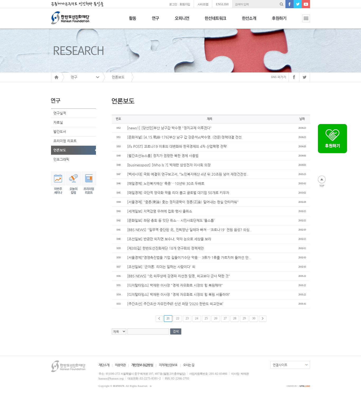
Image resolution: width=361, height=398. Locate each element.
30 (253, 318)
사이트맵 (203, 4)
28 (234, 318)
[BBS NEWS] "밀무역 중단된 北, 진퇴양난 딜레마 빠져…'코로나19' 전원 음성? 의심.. (189, 230)
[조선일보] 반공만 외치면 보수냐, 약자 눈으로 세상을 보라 (169, 239)
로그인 (173, 4)
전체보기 (302, 21)
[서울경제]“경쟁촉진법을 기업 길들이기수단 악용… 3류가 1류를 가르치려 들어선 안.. (189, 257)
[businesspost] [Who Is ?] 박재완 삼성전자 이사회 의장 (169, 165)
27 (225, 318)
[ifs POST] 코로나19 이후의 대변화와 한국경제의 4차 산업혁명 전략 (176, 146)
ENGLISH (222, 4)
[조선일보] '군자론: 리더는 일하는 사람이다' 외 (161, 267)
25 (206, 318)
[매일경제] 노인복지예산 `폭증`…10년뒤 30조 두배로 (165, 183)
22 (177, 318)
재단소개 (104, 365)
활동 (132, 21)
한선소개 (249, 21)
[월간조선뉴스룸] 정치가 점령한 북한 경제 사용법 (162, 156)
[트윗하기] (304, 77)
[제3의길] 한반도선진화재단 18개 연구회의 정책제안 (165, 248)
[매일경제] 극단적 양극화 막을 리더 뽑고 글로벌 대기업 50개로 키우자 (178, 193)
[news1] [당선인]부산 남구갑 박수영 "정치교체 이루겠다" (169, 128)
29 (244, 318)
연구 (155, 21)
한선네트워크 (215, 21)
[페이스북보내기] (294, 77)
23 (187, 318)
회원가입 (184, 4)
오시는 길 (188, 365)
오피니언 (182, 21)
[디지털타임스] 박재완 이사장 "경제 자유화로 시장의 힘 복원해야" (175, 285)
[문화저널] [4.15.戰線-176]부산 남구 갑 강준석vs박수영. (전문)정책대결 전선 (184, 137)
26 (215, 318)
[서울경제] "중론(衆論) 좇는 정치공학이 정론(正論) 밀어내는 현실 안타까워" (183, 202)
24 (196, 318)
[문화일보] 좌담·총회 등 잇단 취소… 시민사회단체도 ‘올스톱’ (170, 220)
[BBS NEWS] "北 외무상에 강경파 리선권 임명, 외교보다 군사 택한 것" (178, 276)
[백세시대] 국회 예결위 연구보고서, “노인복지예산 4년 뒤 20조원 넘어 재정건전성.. (187, 174)
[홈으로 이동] (56, 77)
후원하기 (279, 21)
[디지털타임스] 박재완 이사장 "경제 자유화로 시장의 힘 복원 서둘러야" (178, 294)
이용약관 (120, 365)
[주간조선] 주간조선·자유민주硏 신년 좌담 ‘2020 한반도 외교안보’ (175, 304)
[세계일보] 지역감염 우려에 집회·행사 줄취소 (159, 211)
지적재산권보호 (168, 365)
